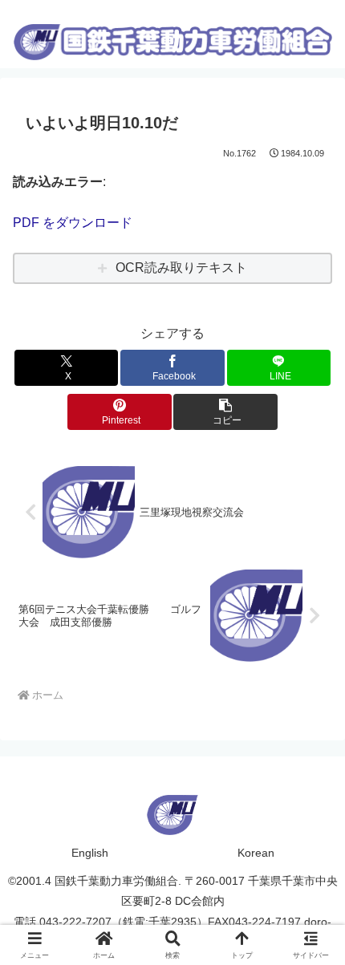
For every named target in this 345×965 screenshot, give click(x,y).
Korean (255, 852)
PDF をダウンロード (72, 222)
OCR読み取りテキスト (181, 267)
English (89, 852)
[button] (225, 412)
